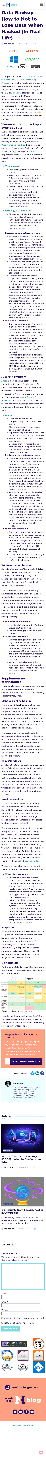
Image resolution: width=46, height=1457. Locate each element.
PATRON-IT (15, 93)
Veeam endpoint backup (13, 145)
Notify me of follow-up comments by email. (23, 1318)
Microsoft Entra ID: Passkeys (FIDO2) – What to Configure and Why (21, 1159)
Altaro (4, 381)
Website (5, 1310)
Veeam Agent (12, 166)
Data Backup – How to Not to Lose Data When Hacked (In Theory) (21, 79)
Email (4, 1302)
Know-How (7, 1150)
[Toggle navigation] (41, 4)
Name (4, 1294)
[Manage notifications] (41, 1452)
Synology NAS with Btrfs (18, 211)
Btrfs (32, 151)
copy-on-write (31, 861)
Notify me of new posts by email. (18, 1323)
